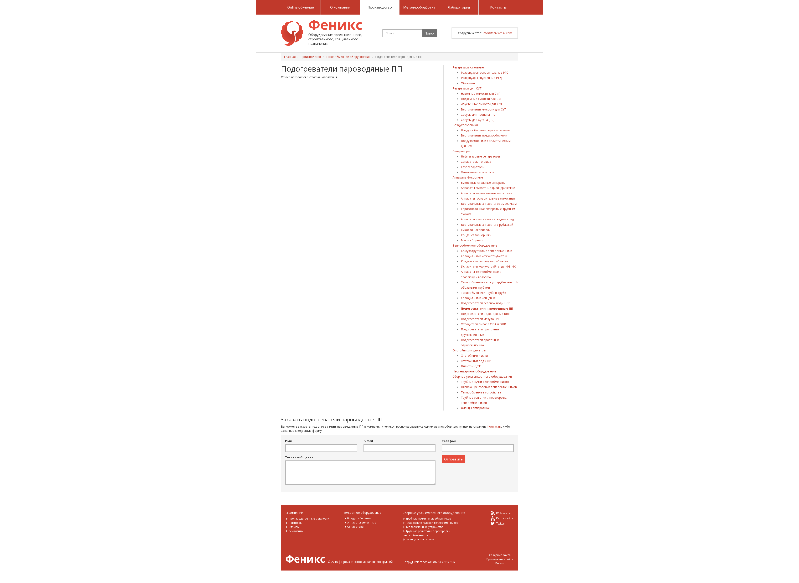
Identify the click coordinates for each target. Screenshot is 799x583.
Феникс (335, 24)
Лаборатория (459, 7)
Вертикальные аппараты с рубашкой (487, 225)
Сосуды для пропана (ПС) (478, 115)
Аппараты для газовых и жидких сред (487, 219)
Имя (288, 441)
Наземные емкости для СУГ (480, 94)
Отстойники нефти (474, 355)
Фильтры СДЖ (471, 366)
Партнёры (295, 523)
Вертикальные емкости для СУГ (483, 109)
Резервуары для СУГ (467, 88)
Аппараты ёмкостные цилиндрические (488, 188)
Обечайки (468, 83)
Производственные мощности (309, 518)
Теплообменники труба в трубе (483, 293)
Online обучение (300, 7)
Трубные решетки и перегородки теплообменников (427, 533)
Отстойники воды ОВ (476, 361)
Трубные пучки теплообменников (485, 382)
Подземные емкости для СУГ (481, 99)
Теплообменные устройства (481, 392)
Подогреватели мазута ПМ (480, 319)
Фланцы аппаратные (475, 408)
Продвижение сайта (500, 559)
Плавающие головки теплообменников (489, 387)
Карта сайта (505, 518)
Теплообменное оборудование (475, 245)
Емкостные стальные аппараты (483, 183)
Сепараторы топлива (476, 162)
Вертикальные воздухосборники (484, 135)
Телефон (449, 441)
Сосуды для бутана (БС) (477, 120)
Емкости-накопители (475, 230)
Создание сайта (500, 555)
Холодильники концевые (478, 298)
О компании (340, 7)
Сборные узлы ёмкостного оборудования (482, 376)
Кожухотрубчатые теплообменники (486, 251)
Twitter (501, 523)
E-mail (368, 441)
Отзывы (294, 527)
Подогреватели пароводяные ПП (487, 308)
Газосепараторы (473, 167)
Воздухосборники (465, 125)
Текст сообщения (299, 457)
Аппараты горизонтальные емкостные (488, 198)
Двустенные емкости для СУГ (482, 104)
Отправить (453, 459)
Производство (380, 7)
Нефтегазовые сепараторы (480, 156)
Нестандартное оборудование (474, 371)
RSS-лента (503, 513)
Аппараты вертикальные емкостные (486, 193)
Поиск (429, 33)
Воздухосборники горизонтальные (485, 130)
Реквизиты (296, 531)
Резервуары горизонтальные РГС (484, 72)
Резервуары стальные (468, 67)
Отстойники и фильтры (469, 350)
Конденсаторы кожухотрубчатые (484, 261)
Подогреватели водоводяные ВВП (485, 314)
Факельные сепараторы (478, 172)
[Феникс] (292, 33)
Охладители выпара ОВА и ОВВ (483, 324)
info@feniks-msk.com (497, 33)
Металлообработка (419, 7)
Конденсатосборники (476, 235)
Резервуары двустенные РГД (481, 78)
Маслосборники (472, 240)
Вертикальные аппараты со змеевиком (489, 204)
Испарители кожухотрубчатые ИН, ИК (488, 266)
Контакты (498, 7)
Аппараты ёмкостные (468, 177)
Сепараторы (461, 151)
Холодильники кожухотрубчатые (484, 256)
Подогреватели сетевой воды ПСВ (485, 303)
